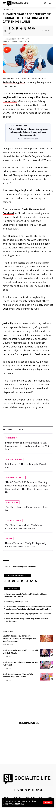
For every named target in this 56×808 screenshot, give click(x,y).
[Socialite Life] (18, 3)
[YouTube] (13, 581)
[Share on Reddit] (21, 28)
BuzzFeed (8, 213)
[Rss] (35, 581)
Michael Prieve (10, 39)
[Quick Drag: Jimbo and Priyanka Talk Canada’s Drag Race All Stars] (46, 677)
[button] (47, 802)
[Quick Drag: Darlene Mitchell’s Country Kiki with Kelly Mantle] (46, 653)
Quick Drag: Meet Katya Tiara (17, 601)
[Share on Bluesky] (29, 28)
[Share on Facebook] (9, 28)
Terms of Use (18, 804)
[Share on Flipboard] (17, 28)
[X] (9, 581)
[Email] (33, 28)
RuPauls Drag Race (20, 567)
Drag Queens (8, 9)
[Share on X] (13, 28)
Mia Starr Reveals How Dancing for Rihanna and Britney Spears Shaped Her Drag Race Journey (19, 638)
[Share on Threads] (25, 28)
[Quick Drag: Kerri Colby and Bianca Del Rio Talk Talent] (46, 665)
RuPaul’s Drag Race (14, 82)
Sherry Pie (22, 93)
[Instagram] (18, 581)
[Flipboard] (22, 581)
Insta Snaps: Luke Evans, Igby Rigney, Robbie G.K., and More (28, 614)
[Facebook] (5, 581)
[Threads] (26, 581)
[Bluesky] (31, 581)
